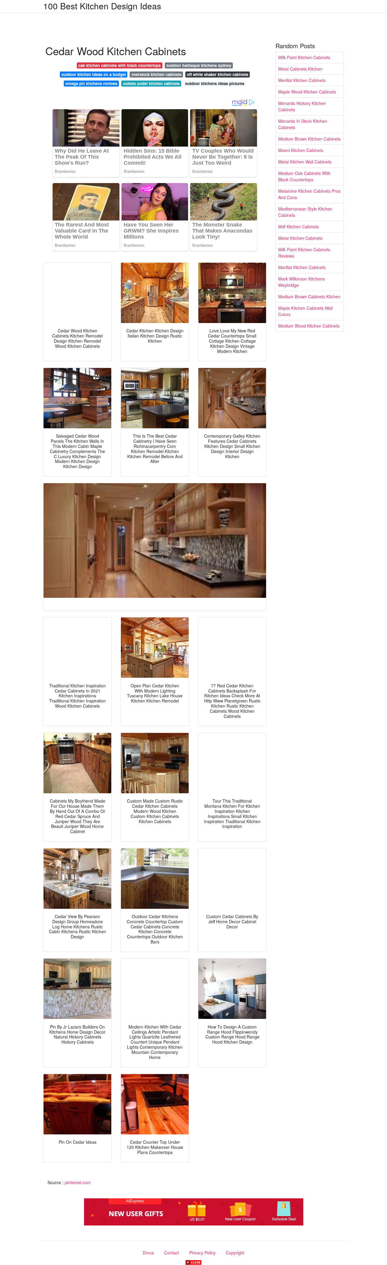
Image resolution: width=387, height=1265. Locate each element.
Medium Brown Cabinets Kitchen (309, 296)
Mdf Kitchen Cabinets (298, 227)
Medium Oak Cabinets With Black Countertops (304, 176)
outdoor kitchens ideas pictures (214, 83)
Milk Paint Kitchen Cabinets (304, 57)
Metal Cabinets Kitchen (300, 69)
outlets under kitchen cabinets (151, 83)
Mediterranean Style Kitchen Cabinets (305, 212)
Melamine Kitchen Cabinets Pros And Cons (309, 194)
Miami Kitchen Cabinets (300, 150)
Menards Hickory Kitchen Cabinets (302, 106)
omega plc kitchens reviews (91, 83)
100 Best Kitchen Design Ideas (102, 5)
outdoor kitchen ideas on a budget (93, 74)
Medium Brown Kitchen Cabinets (309, 139)
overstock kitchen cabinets (156, 74)
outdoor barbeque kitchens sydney (198, 65)
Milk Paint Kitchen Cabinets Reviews (304, 252)
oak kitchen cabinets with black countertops (119, 65)
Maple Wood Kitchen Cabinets (307, 92)
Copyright (235, 1253)
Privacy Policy (202, 1253)
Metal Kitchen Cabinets (300, 238)
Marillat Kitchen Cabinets (302, 267)
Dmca (148, 1253)
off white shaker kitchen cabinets (217, 74)
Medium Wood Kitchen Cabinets (309, 326)
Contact (171, 1253)
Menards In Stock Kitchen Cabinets (302, 124)
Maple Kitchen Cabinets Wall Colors (305, 311)
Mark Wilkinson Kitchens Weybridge (301, 282)
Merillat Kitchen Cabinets (302, 80)
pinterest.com (78, 1182)
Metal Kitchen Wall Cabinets (304, 162)
